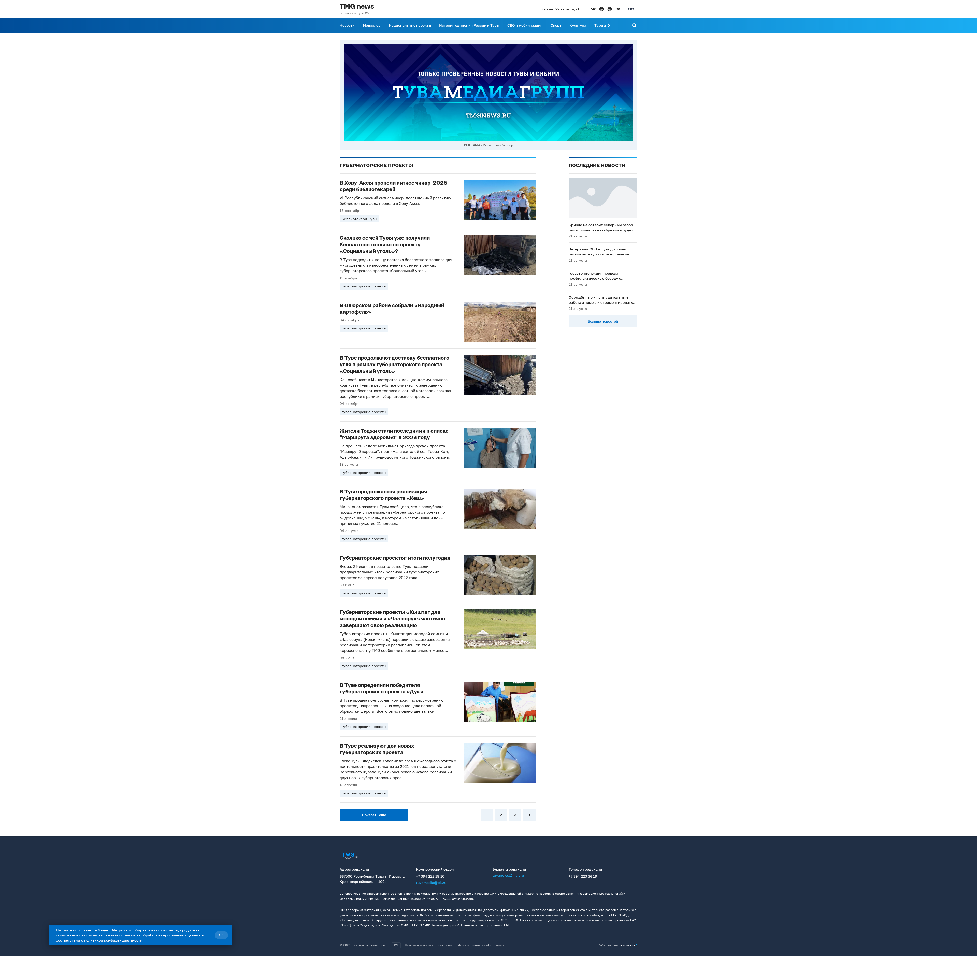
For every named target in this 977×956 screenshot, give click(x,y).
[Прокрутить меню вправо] (609, 25)
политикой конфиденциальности (113, 940)
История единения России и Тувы (469, 25)
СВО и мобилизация (524, 25)
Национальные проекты (410, 25)
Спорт (556, 25)
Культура (577, 25)
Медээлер (372, 25)
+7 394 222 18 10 (430, 876)
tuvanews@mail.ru (508, 875)
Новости (347, 25)
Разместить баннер (498, 145)
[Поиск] (634, 25)
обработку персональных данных (171, 935)
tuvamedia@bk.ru (431, 882)
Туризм (601, 25)
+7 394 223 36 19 (583, 876)
